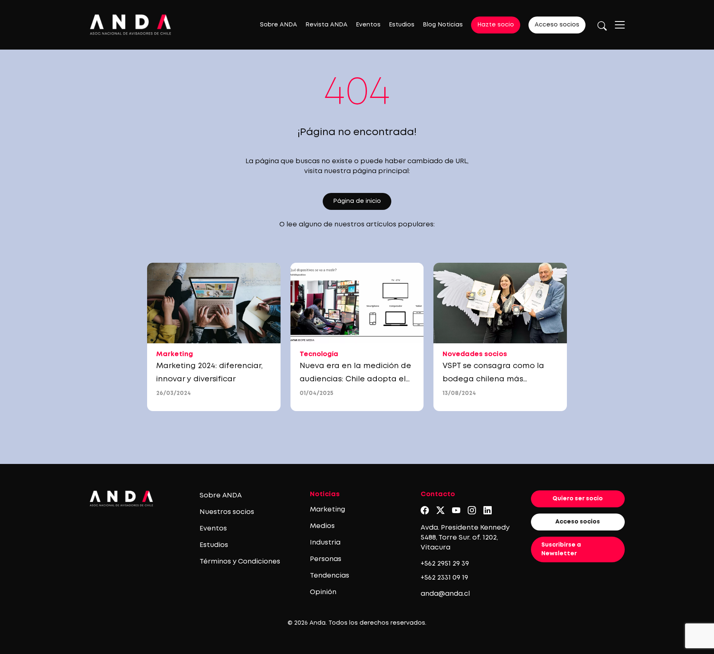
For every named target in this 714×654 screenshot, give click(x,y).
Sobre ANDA (278, 24)
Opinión (323, 592)
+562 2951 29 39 (445, 564)
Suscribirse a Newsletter (561, 549)
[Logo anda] (130, 24)
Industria (325, 543)
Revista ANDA (326, 24)
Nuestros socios (227, 512)
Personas (325, 559)
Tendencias (329, 576)
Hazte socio (495, 24)
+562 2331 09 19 (444, 578)
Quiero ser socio (577, 498)
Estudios (401, 24)
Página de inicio (357, 201)
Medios (322, 526)
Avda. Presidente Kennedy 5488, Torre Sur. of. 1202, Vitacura (465, 538)
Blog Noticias (443, 24)
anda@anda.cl (445, 594)
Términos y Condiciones (240, 562)
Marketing (327, 510)
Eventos (368, 24)
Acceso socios (557, 24)
